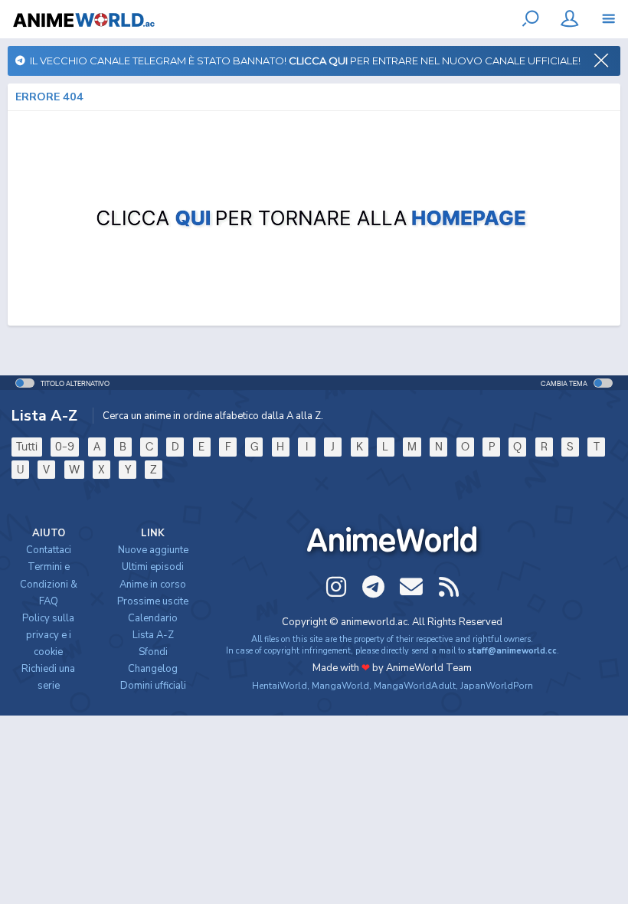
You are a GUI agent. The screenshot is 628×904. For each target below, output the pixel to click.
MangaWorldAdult (415, 686)
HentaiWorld (279, 686)
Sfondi (153, 652)
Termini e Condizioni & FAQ (48, 584)
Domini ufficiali (153, 686)
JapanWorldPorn (496, 686)
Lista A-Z (153, 635)
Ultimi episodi (153, 567)
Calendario (153, 618)
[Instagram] (336, 587)
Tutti (27, 446)
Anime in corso (152, 584)
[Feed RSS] (448, 587)
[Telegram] (373, 587)
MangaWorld (340, 686)
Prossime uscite (152, 601)
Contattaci (48, 550)
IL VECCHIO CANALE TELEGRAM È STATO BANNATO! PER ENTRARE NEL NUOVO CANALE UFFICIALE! (303, 60)
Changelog (153, 669)
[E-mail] (411, 587)
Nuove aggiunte (153, 550)
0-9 (64, 446)
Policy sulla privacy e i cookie (48, 635)
